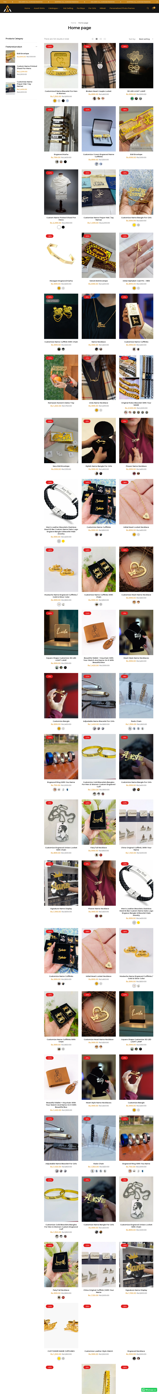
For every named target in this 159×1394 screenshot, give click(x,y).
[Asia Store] (7, 8)
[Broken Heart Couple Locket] (99, 65)
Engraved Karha (61, 154)
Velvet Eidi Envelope (99, 281)
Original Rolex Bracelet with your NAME (136, 404)
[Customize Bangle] (61, 695)
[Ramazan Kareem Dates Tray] (61, 377)
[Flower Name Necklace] (136, 440)
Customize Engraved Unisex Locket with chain (61, 848)
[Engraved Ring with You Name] (61, 756)
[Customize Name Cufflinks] (136, 316)
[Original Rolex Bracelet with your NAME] (136, 377)
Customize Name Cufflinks (136, 342)
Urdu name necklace (98, 403)
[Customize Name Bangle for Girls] (136, 192)
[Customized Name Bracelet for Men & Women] (61, 65)
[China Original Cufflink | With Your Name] (136, 822)
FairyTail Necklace (99, 847)
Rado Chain (136, 721)
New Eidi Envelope (61, 466)
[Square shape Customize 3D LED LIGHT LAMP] (61, 632)
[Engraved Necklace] (136, 1325)
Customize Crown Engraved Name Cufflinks (98, 155)
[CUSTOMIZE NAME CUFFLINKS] (61, 1325)
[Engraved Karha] (61, 129)
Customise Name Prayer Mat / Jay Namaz (24, 84)
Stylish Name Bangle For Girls (99, 466)
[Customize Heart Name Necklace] (136, 569)
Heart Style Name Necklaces (136, 658)
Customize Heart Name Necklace (136, 595)
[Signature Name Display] (61, 883)
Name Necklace (99, 342)
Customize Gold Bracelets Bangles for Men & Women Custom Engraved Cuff (98, 784)
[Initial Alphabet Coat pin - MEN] (136, 255)
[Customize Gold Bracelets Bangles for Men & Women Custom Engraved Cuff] (99, 756)
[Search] (147, 8)
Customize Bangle (61, 721)
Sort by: (132, 39)
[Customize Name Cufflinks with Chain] (99, 569)
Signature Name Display (61, 908)
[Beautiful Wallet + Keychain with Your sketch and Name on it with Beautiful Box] (99, 632)
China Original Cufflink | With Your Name (136, 848)
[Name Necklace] (99, 316)
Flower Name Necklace (136, 466)
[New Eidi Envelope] (61, 440)
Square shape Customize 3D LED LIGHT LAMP (61, 659)
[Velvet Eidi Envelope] (99, 255)
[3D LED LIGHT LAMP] (136, 65)
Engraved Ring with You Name (61, 782)
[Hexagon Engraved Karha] (61, 255)
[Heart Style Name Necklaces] (136, 632)
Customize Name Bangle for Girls (136, 217)
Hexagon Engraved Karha (61, 281)
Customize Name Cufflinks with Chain (98, 596)
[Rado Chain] (136, 695)
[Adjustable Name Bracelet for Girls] (99, 695)
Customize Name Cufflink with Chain (61, 342)
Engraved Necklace (136, 1351)
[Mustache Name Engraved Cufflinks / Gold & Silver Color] (61, 569)
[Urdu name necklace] (99, 377)
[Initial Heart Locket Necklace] (136, 501)
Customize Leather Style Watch (99, 1351)
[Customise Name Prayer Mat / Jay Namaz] (10, 88)
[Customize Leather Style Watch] (99, 1325)
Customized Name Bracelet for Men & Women (61, 92)
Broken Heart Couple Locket (98, 91)
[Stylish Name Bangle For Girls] (99, 440)
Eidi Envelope (23, 53)
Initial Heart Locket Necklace (136, 527)
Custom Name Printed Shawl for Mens (27, 67)
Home (73, 23)
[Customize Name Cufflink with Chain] (61, 316)
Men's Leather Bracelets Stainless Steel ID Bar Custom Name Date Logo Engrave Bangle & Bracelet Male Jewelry (61, 530)
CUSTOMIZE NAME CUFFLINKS (61, 1351)
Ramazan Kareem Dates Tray (61, 403)
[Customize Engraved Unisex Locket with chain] (61, 822)
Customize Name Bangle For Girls (136, 782)
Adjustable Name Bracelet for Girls (98, 721)
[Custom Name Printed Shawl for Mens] (10, 72)
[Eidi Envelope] (10, 56)
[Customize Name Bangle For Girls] (136, 756)
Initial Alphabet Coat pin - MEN (136, 281)
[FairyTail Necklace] (99, 822)
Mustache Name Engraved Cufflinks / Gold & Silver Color (61, 596)
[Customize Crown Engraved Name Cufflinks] (99, 129)
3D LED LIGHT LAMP (136, 91)
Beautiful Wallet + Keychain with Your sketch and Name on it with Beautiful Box (98, 660)
